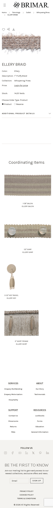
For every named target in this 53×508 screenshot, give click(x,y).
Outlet (28, 12)
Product (8, 104)
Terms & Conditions (26, 498)
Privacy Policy (26, 491)
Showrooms (13, 421)
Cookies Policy (26, 495)
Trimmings (16, 12)
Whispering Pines (43, 12)
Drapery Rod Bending (13, 389)
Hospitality (13, 400)
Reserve (19, 104)
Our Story (40, 389)
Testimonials (39, 394)
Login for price (21, 85)
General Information (39, 432)
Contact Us (13, 416)
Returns (13, 426)
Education (40, 426)
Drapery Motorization (13, 394)
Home (4, 12)
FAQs (13, 432)
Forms (39, 421)
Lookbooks (39, 416)
